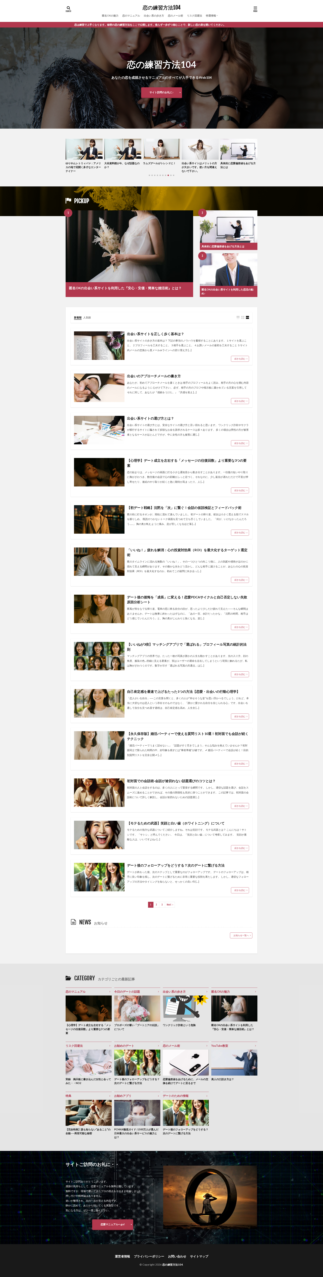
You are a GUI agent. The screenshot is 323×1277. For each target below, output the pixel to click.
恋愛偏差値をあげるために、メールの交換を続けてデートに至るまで (185, 1081)
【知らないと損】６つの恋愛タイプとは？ (199, 165)
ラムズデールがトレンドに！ (82, 163)
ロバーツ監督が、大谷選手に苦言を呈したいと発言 (238, 165)
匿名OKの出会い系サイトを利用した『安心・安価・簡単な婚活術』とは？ (125, 288)
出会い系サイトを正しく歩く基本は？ (155, 334)
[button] (69, 151)
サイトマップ (199, 1256)
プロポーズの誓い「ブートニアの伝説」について (137, 1026)
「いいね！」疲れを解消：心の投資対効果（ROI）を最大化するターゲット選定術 (187, 552)
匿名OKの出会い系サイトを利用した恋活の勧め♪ (227, 291)
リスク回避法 (194, 15)
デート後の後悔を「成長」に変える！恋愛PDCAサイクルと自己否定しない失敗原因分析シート (187, 599)
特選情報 (211, 15)
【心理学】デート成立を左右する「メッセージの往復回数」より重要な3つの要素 (187, 462)
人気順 (87, 317)
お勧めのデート (124, 1045)
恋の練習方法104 (162, 7)
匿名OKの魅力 (110, 15)
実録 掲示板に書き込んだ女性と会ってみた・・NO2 (88, 1081)
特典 (68, 1095)
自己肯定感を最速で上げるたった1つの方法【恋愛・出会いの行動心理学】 (183, 691)
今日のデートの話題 (127, 991)
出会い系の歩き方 (154, 15)
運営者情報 (122, 1256)
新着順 (78, 317)
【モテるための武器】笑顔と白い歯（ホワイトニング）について (176, 823)
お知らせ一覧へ (241, 935)
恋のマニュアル (131, 15)
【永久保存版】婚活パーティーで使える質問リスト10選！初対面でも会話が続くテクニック (187, 736)
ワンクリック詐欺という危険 (179, 1025)
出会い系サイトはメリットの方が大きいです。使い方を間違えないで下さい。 (122, 167)
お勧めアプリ (122, 1095)
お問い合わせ (177, 1256)
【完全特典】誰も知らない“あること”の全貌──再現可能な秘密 (88, 1131)
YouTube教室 (219, 1045)
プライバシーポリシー (149, 1256)
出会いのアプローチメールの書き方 (154, 376)
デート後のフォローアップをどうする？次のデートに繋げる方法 (176, 865)
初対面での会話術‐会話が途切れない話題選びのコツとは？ (171, 781)
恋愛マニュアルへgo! (113, 1224)
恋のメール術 (175, 15)
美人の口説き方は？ (222, 1079)
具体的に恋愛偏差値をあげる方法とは (160, 165)
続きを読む (240, 358)
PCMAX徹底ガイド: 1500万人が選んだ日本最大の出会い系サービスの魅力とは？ (136, 1133)
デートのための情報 (176, 1095)
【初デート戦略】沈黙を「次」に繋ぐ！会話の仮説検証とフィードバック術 (184, 508)
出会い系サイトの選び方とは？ (150, 418)
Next (169, 904)
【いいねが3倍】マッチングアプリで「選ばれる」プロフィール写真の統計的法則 (187, 646)
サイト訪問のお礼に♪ (162, 92)
